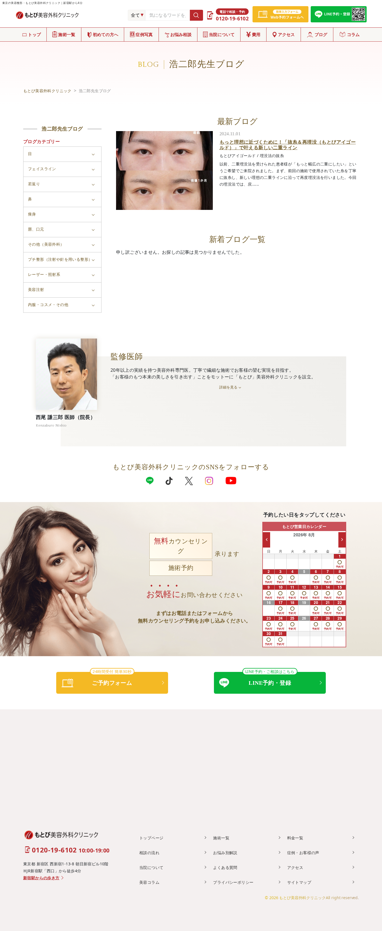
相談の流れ (149, 852)
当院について (222, 34)
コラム (353, 34)
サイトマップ (299, 882)
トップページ (151, 837)
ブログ (321, 34)
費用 (256, 34)
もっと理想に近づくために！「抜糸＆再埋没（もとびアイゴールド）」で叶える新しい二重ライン (288, 145)
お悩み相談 (181, 34)
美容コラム (149, 882)
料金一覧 (295, 837)
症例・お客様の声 (303, 852)
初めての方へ (106, 34)
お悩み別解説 (225, 852)
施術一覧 (66, 34)
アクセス (286, 34)
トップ (34, 34)
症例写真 (144, 34)
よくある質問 (225, 867)
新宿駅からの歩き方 (41, 878)
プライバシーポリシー (233, 882)
